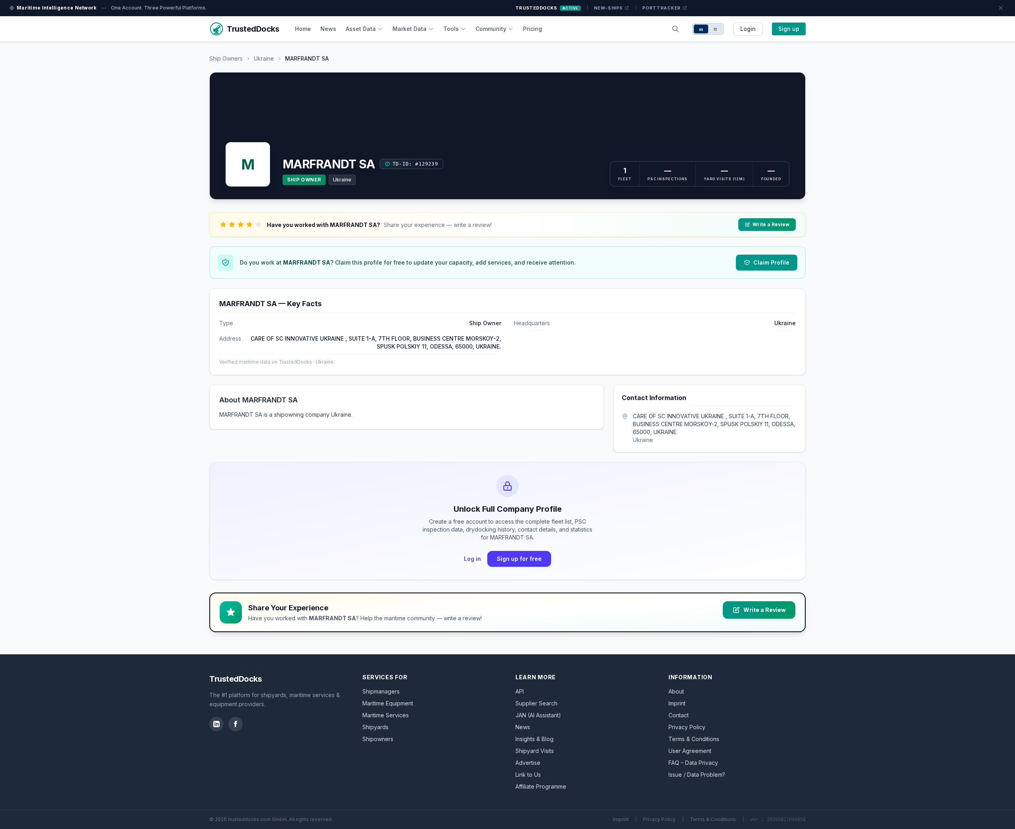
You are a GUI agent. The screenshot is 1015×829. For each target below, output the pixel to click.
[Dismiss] (1000, 8)
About (676, 691)
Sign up (788, 28)
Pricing (532, 28)
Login (748, 28)
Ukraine (264, 58)
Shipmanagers (381, 691)
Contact (678, 715)
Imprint (677, 703)
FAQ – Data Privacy (693, 762)
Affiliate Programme (540, 786)
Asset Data (361, 28)
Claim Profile (771, 262)
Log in (472, 558)
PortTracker (661, 8)
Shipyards (375, 727)
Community (490, 28)
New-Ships (608, 8)
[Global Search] (675, 29)
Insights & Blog (534, 739)
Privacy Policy (686, 727)
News (328, 28)
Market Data (410, 28)
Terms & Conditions (693, 739)
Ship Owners (226, 58)
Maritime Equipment (387, 703)
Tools (451, 28)
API (519, 691)
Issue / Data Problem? (696, 774)
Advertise (527, 762)
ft (715, 29)
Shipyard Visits (534, 750)
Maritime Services (385, 715)
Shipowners (377, 739)
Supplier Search (536, 703)
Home (303, 28)
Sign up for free (519, 558)
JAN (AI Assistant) (538, 715)
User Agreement (689, 750)
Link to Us (528, 774)
